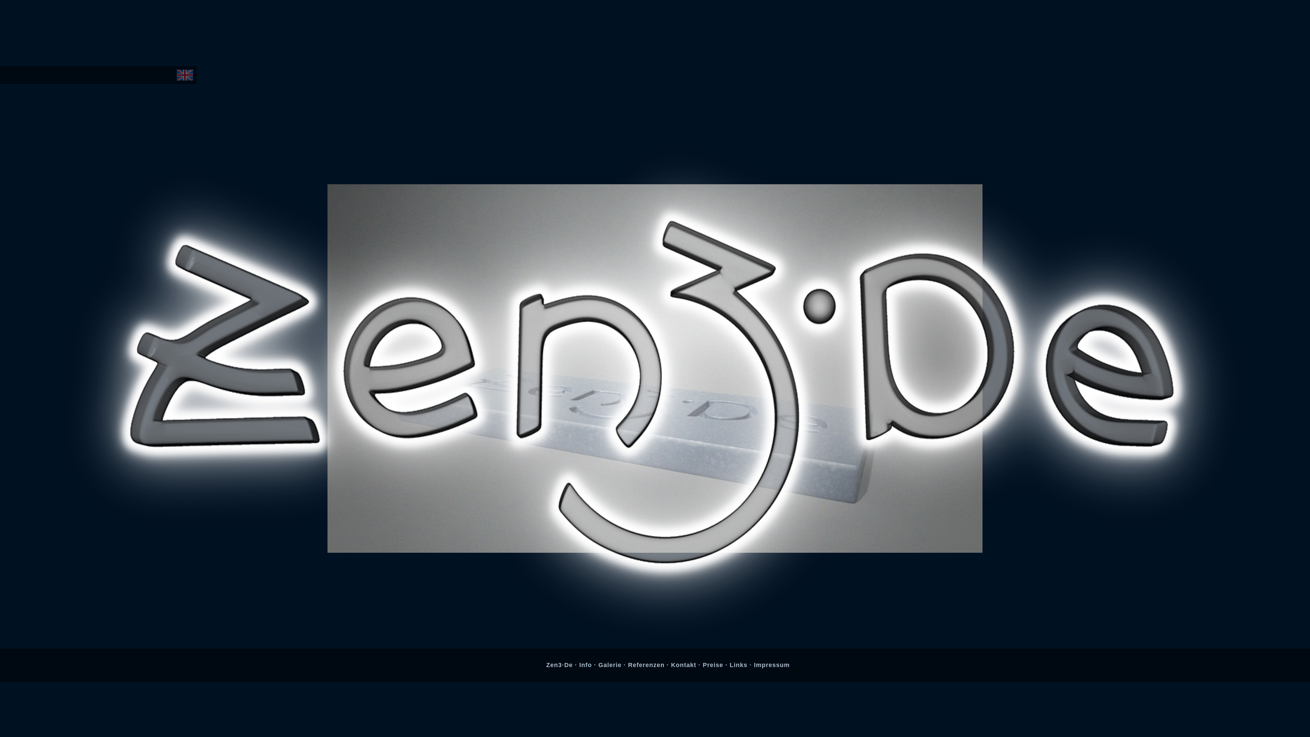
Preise (714, 665)
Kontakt (684, 665)
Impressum (772, 665)
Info (586, 665)
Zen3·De (560, 665)
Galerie (611, 665)
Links (739, 665)
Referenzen (647, 665)
